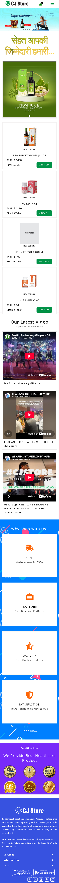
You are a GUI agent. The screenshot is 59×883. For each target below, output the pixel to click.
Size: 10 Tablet (14, 261)
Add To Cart (44, 165)
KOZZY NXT (29, 203)
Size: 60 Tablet (14, 213)
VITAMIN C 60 (29, 300)
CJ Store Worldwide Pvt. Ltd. (23, 839)
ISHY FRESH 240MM (29, 252)
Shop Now (29, 731)
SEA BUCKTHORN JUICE (29, 155)
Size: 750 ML (13, 164)
